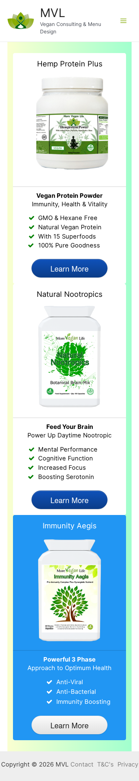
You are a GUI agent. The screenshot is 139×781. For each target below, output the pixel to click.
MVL (52, 13)
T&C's (105, 764)
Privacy (128, 764)
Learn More (69, 268)
